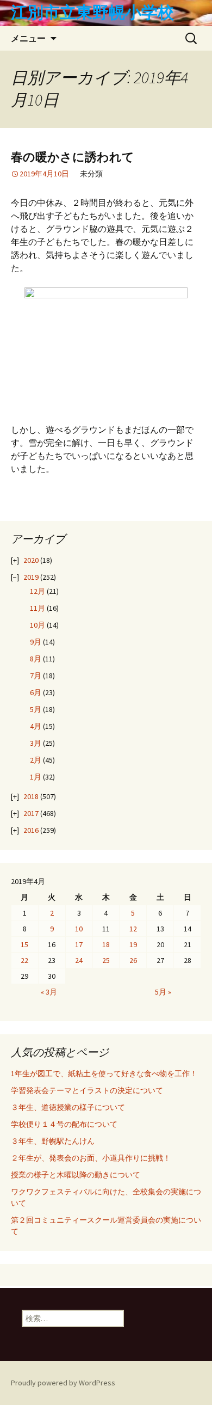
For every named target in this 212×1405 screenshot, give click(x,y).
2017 (31, 813)
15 (24, 944)
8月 (35, 659)
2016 (31, 830)
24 (79, 960)
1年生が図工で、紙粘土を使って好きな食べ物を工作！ (104, 1073)
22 (24, 960)
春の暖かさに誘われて (72, 157)
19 (133, 944)
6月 (35, 692)
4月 (35, 726)
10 (79, 929)
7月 (35, 675)
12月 (37, 591)
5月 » (163, 992)
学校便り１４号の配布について (64, 1124)
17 (79, 944)
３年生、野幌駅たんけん (56, 1141)
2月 (35, 760)
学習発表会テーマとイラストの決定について (87, 1090)
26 (133, 960)
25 (106, 960)
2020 (31, 560)
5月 (35, 709)
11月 (37, 608)
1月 (35, 777)
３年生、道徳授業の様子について (68, 1107)
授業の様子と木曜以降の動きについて (75, 1175)
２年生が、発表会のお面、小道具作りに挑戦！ (91, 1158)
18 (106, 944)
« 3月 (49, 992)
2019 (31, 577)
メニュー (28, 38)
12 (133, 929)
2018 (31, 796)
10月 (37, 625)
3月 (35, 743)
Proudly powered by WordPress (63, 1383)
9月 (35, 642)
